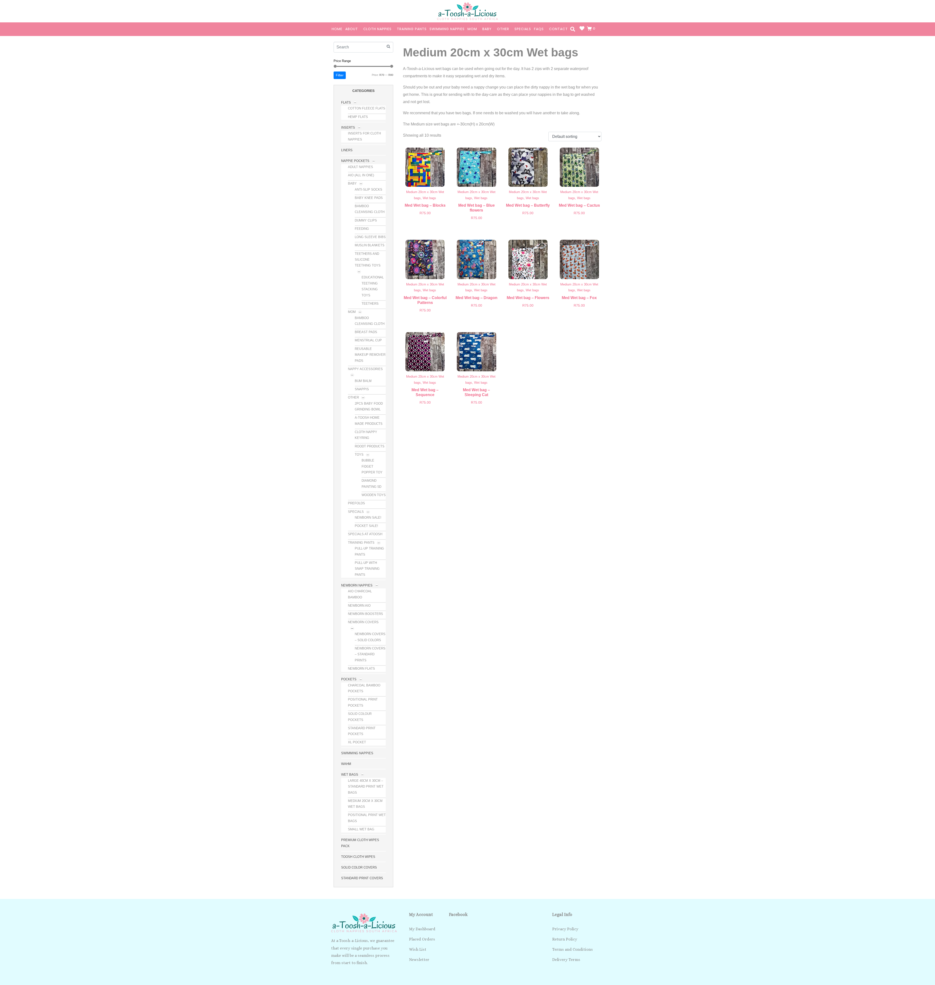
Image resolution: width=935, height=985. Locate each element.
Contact (558, 29)
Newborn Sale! (368, 517)
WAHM (346, 764)
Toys (359, 454)
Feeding (362, 229)
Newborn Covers (363, 622)
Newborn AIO (359, 605)
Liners (347, 150)
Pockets (348, 679)
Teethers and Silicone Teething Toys (368, 259)
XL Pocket (357, 742)
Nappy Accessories (365, 369)
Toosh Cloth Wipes (358, 857)
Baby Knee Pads (369, 198)
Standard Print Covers (362, 878)
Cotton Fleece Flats (366, 108)
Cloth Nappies (377, 29)
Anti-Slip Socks (368, 189)
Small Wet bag (361, 829)
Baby (487, 29)
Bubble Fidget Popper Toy (372, 466)
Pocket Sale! (366, 526)
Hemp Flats (358, 117)
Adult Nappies (360, 167)
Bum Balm (363, 381)
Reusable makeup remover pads (370, 355)
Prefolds (356, 503)
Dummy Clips (366, 220)
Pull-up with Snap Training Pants (367, 569)
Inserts (348, 127)
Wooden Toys (374, 495)
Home (337, 29)
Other (503, 29)
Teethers (370, 303)
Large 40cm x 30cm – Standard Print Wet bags (365, 786)
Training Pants (412, 29)
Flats (346, 102)
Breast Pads (366, 332)
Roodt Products (369, 446)
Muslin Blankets (369, 245)
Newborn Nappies (357, 585)
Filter (340, 75)
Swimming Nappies (447, 29)
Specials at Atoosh (365, 534)
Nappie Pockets (355, 161)
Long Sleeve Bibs (370, 237)
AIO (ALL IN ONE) (361, 175)
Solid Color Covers (359, 867)
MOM (472, 29)
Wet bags (349, 774)
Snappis (362, 389)
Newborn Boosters (365, 614)
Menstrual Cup (368, 340)
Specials (522, 29)
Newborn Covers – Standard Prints (370, 654)
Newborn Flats (361, 668)
